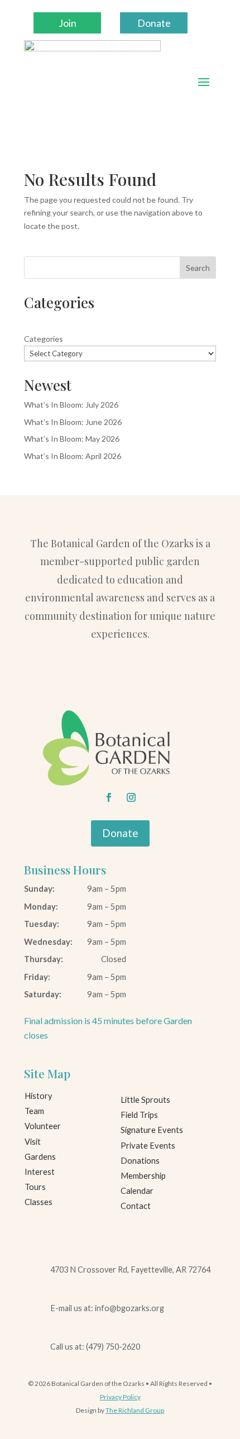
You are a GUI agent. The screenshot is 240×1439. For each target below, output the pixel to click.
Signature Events (152, 1130)
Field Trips (139, 1115)
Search (198, 267)
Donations (140, 1160)
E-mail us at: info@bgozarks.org (107, 1308)
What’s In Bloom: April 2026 (72, 456)
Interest (40, 1172)
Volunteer (43, 1126)
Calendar (137, 1191)
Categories (43, 338)
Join (67, 23)
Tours (35, 1187)
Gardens (40, 1156)
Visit (33, 1141)
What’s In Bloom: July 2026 (71, 404)
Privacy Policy (120, 1397)
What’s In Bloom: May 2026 (71, 438)
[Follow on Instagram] (131, 797)
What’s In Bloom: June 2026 (73, 422)
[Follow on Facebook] (109, 797)
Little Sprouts (145, 1100)
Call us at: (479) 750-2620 (95, 1346)
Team (34, 1111)
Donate (154, 23)
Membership (143, 1175)
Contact (136, 1206)
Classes (38, 1202)
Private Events (148, 1145)
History (38, 1096)
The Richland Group (134, 1410)
